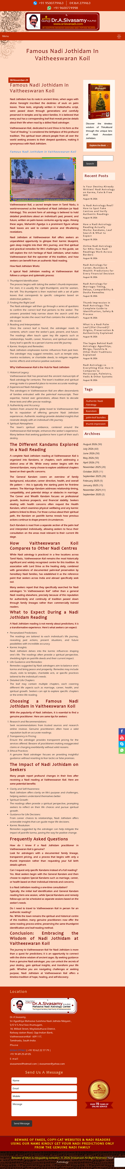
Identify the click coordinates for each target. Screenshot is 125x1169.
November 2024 (92, 489)
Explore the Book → (99, 145)
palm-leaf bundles (96, 417)
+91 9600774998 (65, 8)
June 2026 (89, 453)
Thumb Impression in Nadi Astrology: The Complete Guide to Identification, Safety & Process (98, 309)
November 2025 (92, 467)
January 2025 (90, 485)
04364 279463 (80, 3)
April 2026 (88, 462)
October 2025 (90, 471)
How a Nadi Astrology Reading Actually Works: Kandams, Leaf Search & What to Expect (97, 230)
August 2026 (90, 444)
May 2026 (88, 457)
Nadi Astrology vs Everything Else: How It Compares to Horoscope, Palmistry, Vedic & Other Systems (98, 371)
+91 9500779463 (51, 3)
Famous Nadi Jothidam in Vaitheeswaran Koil (43, 151)
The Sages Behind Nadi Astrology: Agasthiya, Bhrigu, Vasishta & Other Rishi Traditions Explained (98, 349)
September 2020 (92, 494)
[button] (119, 36)
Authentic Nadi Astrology (94, 403)
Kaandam (91, 411)
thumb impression (96, 423)
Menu (5, 36)
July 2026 (88, 448)
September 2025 (92, 476)
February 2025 (91, 480)
